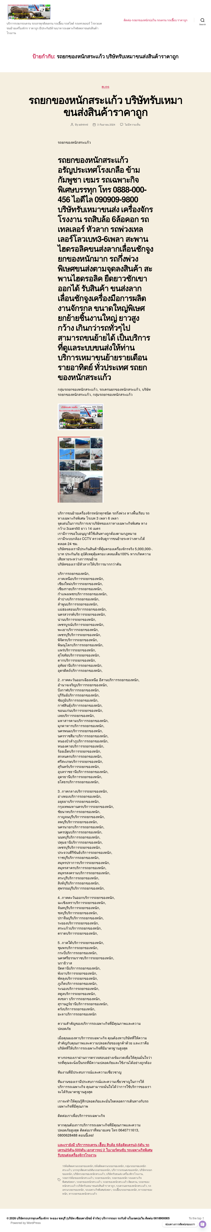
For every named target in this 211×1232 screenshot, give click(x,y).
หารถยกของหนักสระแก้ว (83, 1193)
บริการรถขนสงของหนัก (124, 1170)
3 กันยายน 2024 (106, 124)
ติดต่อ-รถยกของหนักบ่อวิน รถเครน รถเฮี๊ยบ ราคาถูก (155, 20)
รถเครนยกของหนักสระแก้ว (131, 1186)
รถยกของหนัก (102, 1178)
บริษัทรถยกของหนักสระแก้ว (89, 1174)
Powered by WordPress (26, 1222)
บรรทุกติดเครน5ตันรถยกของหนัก (91, 1170)
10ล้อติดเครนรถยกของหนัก (77, 1166)
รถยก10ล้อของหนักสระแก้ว (77, 1178)
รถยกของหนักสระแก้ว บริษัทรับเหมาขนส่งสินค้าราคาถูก (105, 105)
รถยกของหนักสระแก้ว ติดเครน (120, 1182)
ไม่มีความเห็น (132, 124)
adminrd (83, 124)
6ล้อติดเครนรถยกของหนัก (109, 1166)
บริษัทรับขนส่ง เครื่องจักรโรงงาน (124, 1174)
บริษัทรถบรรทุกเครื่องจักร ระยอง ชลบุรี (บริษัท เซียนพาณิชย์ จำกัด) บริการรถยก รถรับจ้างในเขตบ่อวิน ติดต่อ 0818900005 (93, 1218)
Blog (105, 87)
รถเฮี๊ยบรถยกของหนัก (125, 1190)
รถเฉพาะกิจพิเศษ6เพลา (98, 1190)
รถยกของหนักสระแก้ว (89, 1182)
